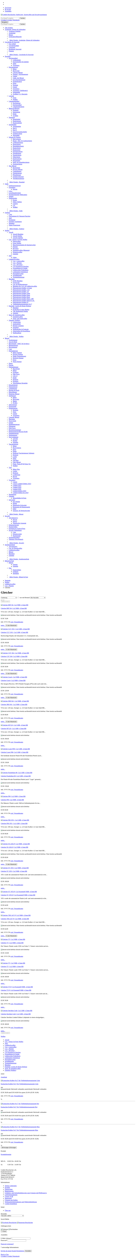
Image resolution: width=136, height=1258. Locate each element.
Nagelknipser (17, 153)
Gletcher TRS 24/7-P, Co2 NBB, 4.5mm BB (15, 919)
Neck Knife (12, 421)
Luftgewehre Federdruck (20, 270)
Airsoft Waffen (17, 236)
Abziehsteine (17, 126)
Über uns (8, 1210)
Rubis (14, 114)
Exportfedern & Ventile (20, 268)
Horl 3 (15, 130)
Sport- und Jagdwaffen (20, 318)
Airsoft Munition (18, 234)
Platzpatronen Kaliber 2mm (21, 293)
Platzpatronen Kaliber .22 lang (22, 288)
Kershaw (15, 381)
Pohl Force (12, 428)
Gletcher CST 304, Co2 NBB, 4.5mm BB (14, 656)
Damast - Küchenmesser (20, 74)
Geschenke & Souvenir (12, 42)
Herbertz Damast (18, 358)
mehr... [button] (3, 625)
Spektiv (11, 196)
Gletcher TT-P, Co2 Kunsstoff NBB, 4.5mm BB (16, 990)
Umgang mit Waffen (11, 1200)
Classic (15, 482)
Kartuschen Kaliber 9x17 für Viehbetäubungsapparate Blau (19, 1130)
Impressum (8, 1198)
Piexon (15, 519)
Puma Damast (17, 361)
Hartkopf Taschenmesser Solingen (23, 453)
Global (15, 76)
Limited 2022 (17, 485)
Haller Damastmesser (19, 356)
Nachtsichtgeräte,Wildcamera (18, 194)
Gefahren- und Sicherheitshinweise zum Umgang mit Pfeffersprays (26, 1193)
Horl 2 (15, 128)
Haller (15, 378)
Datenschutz (9, 1189)
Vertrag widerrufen (11, 1186)
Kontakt (7, 1187)
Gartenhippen (17, 171)
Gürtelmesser (13, 388)
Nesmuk (15, 85)
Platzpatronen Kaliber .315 (21, 290)
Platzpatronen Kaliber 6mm (21, 295)
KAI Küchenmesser (19, 80)
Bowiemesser (13, 347)
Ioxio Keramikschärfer (20, 132)
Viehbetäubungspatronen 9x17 (22, 304)
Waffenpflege (17, 333)
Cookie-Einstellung (11, 1204)
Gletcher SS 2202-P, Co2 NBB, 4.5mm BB (14, 847)
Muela (15, 401)
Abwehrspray (13, 546)
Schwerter (12, 500)
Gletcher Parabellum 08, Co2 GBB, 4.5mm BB (16, 776)
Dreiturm (15, 110)
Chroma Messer (18, 72)
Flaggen (11, 51)
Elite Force (16, 374)
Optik (6, 184)
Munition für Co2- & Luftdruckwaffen (25, 286)
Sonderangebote (10, 545)
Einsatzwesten (17, 534)
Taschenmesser (13, 444)
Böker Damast (17, 352)
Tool (10, 467)
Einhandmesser (13, 367)
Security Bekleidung (15, 530)
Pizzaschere (16, 160)
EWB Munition (18, 281)
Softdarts (15, 571)
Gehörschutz (17, 322)
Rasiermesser (17, 121)
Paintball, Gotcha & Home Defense (20, 306)
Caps (10, 214)
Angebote (4, 1077)
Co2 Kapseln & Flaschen (21, 266)
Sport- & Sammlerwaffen (17, 315)
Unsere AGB (9, 1196)
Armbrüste (12, 33)
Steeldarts (16, 573)
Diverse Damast (18, 354)
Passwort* (4, 1240)
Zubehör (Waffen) (14, 320)
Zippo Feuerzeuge (14, 225)
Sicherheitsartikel (14, 537)
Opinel (15, 87)
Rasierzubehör (17, 123)
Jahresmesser (13, 405)
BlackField (16, 369)
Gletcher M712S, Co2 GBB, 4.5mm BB (13, 728)
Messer (7, 338)
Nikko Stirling (17, 202)
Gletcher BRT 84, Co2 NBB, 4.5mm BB (14, 608)
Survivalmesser (13, 437)
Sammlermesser (14, 433)
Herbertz (15, 379)
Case (10, 349)
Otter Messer (17, 462)
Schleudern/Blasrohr (15, 37)
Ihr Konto (8, 9)
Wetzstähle (16, 135)
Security (7, 516)
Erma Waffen (17, 243)
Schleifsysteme (17, 133)
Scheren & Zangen (15, 137)
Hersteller (4, 1214)
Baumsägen (16, 168)
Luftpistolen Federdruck (20, 272)
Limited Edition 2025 (19, 491)
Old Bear (16, 460)
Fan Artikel (12, 44)
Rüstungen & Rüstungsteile (21, 507)
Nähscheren (16, 157)
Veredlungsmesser (18, 178)
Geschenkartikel (14, 45)
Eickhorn (16, 372)
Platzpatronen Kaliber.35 (20, 302)
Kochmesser (17, 103)
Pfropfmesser (17, 175)
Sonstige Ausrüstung (15, 221)
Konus (15, 200)
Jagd (10, 218)
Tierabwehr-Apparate (19, 523)
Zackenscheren (17, 164)
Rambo (15, 440)
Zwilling (15, 115)
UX (14, 205)
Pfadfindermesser (14, 424)
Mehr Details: (24, 40)
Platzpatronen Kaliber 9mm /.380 (23, 299)
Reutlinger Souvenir (15, 49)
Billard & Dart (9, 561)
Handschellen (13, 527)
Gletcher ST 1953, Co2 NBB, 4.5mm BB (14, 871)
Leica (10, 191)
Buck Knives (17, 448)
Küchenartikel (13, 58)
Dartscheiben (17, 570)
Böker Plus (16, 469)
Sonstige (15, 442)
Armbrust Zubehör (15, 31)
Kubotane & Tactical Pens (17, 528)
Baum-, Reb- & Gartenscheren (22, 141)
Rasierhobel (16, 119)
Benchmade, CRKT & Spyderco (19, 343)
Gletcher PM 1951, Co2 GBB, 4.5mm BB (14, 823)
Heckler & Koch (14, 390)
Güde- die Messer (18, 78)
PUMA (15, 403)
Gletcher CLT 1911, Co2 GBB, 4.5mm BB (14, 632)
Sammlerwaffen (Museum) (21, 250)
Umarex (15, 203)
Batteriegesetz (9, 1191)
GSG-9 (15, 376)
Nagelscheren (17, 155)
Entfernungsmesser (15, 186)
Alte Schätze (9, 28)
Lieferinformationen (11, 1195)
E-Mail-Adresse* (6, 1238)
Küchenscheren (18, 151)
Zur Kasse (8, 7)
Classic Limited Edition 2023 (22, 484)
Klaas (14, 83)
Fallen (15, 257)
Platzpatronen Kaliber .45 (21, 291)
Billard (11, 563)
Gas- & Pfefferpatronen (20, 284)
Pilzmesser (12, 426)
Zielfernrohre (13, 198)
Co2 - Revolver (18, 265)
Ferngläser (12, 187)
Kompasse (12, 220)
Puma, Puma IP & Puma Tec (22, 464)
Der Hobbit (16, 501)
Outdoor (7, 212)
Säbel (14, 509)
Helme (15, 503)
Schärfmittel (12, 124)
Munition (12, 279)
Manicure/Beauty (14, 108)
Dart (10, 568)
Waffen (7, 230)
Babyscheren (17, 139)
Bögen (11, 35)
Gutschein (12, 47)
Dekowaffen (17, 241)
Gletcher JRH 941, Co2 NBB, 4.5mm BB (14, 704)
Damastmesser (13, 351)
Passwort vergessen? (7, 1244)
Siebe (14, 63)
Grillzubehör (17, 60)
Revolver (16, 248)
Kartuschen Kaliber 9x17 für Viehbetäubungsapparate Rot (19, 1107)
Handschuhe (17, 536)
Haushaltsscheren (18, 146)
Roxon (15, 476)
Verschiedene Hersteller (20, 383)
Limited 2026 (17, 489)
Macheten (12, 419)
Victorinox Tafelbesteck (20, 90)
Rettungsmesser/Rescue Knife (18, 431)
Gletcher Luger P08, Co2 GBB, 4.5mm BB (14, 752)
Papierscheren (17, 159)
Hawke (15, 189)
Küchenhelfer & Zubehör (21, 62)
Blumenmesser (13, 345)
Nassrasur (12, 117)
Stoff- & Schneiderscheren (21, 162)
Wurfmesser (12, 494)
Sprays (15, 521)
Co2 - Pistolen (17, 263)
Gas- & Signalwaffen (15, 548)
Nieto (14, 412)
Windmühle (16, 92)
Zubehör (15, 254)
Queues (15, 564)
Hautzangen (16, 150)
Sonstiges (16, 327)
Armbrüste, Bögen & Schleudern (15, 29)
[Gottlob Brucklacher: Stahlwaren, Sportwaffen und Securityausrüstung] (24, 14)
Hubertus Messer (14, 394)
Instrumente (16, 112)
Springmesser (13, 435)
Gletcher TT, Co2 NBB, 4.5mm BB (12, 943)
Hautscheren (17, 148)
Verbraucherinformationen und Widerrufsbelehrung (21, 1202)
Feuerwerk (16, 282)
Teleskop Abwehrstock (16, 539)
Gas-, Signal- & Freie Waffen (18, 239)
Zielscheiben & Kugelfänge (21, 331)
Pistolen (15, 247)
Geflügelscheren (18, 142)
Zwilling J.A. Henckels (20, 94)
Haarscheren (17, 144)
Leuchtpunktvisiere (15, 193)
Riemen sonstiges (18, 326)
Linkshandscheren (18, 107)
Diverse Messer (18, 169)
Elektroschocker (14, 525)
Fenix (14, 98)
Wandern (11, 223)
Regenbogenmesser (15, 430)
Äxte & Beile (13, 342)
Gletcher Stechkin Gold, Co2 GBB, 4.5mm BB (16, 1014)
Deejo (11, 363)
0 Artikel (4, 20)
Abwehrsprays (13, 518)
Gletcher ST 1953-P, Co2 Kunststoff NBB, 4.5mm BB (18, 895)
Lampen (11, 96)
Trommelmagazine (18, 277)
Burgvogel (16, 71)
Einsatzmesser (13, 385)
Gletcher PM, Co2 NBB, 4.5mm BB (12, 800)
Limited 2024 (17, 487)
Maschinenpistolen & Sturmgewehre (24, 245)
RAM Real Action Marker (21, 309)
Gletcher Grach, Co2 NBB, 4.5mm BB (13, 680)
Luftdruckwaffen (14, 259)
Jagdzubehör (17, 324)
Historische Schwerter (20, 505)
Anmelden (8, 11)
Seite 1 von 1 (5, 601)
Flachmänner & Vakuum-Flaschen (19, 216)
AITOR (15, 439)
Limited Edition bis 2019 (20, 493)
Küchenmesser (13, 67)
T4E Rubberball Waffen (20, 311)
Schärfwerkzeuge (18, 177)
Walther (15, 99)
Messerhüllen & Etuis (19, 498)
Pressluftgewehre (18, 273)
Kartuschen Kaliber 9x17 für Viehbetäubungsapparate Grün (19, 1084)
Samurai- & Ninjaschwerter (21, 510)
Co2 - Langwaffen (18, 261)
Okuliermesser (17, 173)
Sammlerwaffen (18, 317)
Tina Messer (12, 166)
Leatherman (16, 475)
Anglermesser (13, 340)
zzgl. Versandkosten (17, 622)
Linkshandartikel (14, 101)
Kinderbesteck (17, 81)
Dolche (11, 365)
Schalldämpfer (17, 275)
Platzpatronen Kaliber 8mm (21, 297)
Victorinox (16, 65)
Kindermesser (13, 408)
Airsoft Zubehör (18, 238)
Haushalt (7, 56)
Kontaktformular (6, 1154)
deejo (14, 449)
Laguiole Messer (14, 417)
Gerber (15, 471)
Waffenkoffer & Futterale (21, 329)
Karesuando (12, 406)
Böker (15, 69)
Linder (15, 457)
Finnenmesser (13, 387)
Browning (16, 399)
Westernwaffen (17, 252)
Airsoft (11, 232)
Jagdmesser (12, 396)
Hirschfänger (13, 392)
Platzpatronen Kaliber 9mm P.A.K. (24, 300)
